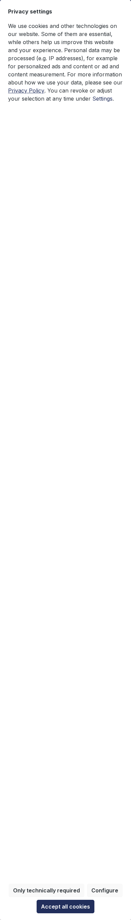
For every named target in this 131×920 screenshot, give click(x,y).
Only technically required (46, 890)
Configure (104, 890)
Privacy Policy (26, 90)
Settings (102, 98)
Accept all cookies (65, 906)
